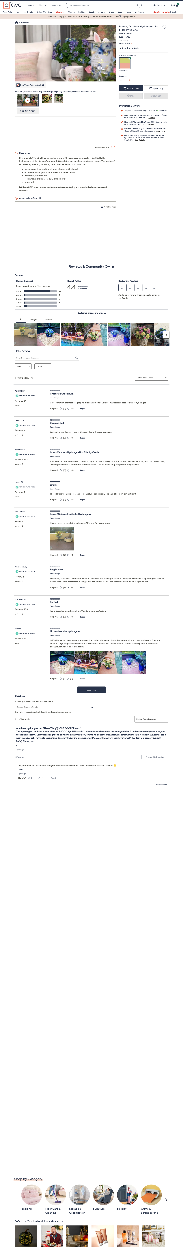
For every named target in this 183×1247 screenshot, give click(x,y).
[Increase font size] (112, 147)
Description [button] (24, 153)
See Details (140, 140)
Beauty (92, 12)
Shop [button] (29, 5)
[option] (91, 16)
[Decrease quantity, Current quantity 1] (120, 80)
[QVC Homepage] (16, 22)
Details (152, 117)
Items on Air (56, 5)
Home (128, 12)
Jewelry (101, 12)
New (18, 12)
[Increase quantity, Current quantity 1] (129, 80)
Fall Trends (28, 12)
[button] (154, 5)
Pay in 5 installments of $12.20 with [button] (140, 111)
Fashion (81, 12)
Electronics (139, 12)
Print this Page (110, 207)
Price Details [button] (124, 43)
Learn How (160, 131)
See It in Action (27, 110)
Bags (120, 12)
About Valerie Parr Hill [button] (30, 198)
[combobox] (101, 5)
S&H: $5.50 (123, 40)
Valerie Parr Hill (125, 33)
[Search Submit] (138, 5)
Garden (71, 12)
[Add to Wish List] (164, 27)
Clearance (60, 12)
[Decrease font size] (115, 147)
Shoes (111, 12)
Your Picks (7, 12)
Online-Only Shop (44, 12)
